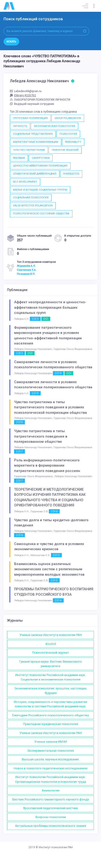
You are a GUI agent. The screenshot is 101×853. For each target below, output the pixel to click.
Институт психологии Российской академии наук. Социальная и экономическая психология (50, 677)
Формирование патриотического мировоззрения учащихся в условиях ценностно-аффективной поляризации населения (48, 335)
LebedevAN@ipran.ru (28, 91)
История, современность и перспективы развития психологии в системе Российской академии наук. (50, 704)
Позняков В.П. (26, 273)
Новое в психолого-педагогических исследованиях (50, 768)
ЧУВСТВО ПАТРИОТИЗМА (29, 150)
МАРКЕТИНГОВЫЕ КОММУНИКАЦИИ (35, 142)
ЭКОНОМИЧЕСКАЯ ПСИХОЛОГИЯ (54, 126)
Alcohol (50, 644)
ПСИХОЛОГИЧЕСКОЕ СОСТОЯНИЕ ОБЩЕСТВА (41, 213)
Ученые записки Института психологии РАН (50, 635)
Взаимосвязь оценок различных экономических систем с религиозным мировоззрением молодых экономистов (49, 569)
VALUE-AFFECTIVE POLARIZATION (33, 205)
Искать (11, 41)
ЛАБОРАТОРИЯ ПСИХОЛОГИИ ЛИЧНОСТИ (42, 99)
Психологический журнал (50, 652)
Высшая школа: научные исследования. (50, 759)
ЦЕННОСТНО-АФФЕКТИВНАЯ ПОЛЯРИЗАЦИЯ (40, 165)
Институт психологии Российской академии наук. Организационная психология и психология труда (50, 779)
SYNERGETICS (71, 173)
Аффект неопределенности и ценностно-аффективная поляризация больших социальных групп (50, 307)
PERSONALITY (73, 142)
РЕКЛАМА (19, 158)
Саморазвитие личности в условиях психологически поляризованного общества (53, 364)
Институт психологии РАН (56, 847)
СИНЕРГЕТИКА (41, 158)
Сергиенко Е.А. (26, 269)
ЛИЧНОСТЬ (20, 126)
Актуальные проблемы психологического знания (50, 826)
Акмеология (50, 790)
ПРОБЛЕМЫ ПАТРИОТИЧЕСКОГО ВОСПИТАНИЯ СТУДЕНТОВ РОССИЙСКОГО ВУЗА (53, 592)
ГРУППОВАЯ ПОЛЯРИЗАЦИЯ (30, 118)
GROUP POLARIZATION (67, 118)
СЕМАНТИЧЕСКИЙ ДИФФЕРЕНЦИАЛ (34, 173)
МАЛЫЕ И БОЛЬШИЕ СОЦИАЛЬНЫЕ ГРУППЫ (40, 189)
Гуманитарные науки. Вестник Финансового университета (50, 664)
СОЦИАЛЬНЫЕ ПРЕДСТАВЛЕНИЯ (33, 133)
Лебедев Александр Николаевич (40, 81)
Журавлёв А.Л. (26, 265)
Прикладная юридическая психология (50, 724)
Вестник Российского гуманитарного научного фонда (50, 799)
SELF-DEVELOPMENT (25, 181)
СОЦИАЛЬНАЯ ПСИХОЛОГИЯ (30, 197)
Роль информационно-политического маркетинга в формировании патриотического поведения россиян (47, 465)
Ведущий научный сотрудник (34, 104)
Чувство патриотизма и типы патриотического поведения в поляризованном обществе (40, 436)
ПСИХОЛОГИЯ (68, 133)
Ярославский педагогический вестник (50, 808)
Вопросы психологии (50, 817)
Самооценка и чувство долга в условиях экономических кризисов (49, 546)
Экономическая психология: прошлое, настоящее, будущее (50, 691)
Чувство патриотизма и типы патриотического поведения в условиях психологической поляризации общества (50, 407)
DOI (45, 318)
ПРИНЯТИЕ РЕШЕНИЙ (65, 150)
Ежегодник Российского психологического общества (50, 715)
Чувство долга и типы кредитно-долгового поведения (51, 523)
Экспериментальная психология (50, 750)
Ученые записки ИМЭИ (50, 741)
